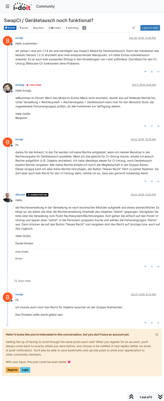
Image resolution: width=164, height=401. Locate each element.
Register (13, 369)
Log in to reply (150, 27)
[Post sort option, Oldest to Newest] (134, 28)
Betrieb (11, 27)
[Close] (156, 334)
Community (45, 6)
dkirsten (20, 194)
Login (25, 369)
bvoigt (19, 37)
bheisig (19, 84)
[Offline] (9, 87)
